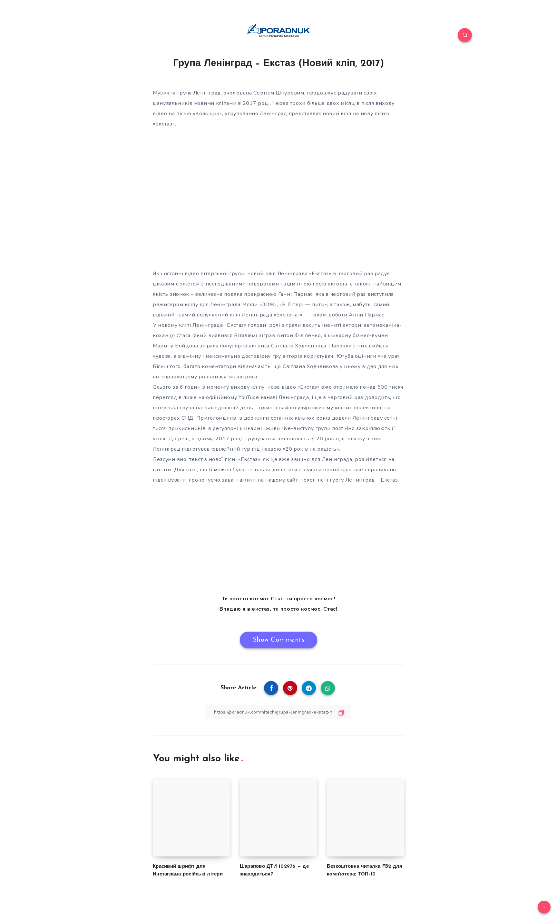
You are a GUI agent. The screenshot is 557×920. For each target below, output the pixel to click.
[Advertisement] (278, 539)
